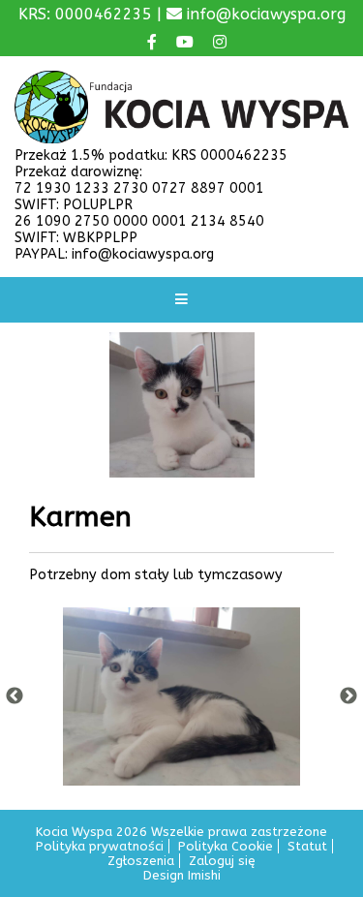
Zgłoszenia (140, 860)
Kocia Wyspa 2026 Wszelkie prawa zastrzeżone (181, 831)
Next (348, 696)
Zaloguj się (222, 860)
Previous (14, 696)
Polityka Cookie (225, 846)
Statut (307, 846)
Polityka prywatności (100, 846)
